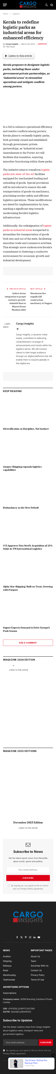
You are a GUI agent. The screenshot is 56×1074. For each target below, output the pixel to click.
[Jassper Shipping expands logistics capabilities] (28, 448)
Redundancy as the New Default (21, 507)
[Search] (51, 4)
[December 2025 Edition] (28, 790)
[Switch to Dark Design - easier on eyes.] (47, 5)
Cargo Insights (12, 44)
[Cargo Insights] (28, 5)
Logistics (42, 44)
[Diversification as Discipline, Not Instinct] (28, 411)
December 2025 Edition (28, 822)
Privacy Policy (26, 889)
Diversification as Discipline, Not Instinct (26, 428)
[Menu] (5, 4)
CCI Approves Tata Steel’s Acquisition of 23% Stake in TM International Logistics (27, 547)
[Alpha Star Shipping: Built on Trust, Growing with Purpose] (28, 568)
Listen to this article (20, 55)
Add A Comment (28, 643)
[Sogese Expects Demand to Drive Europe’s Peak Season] (28, 609)
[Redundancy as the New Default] (28, 490)
